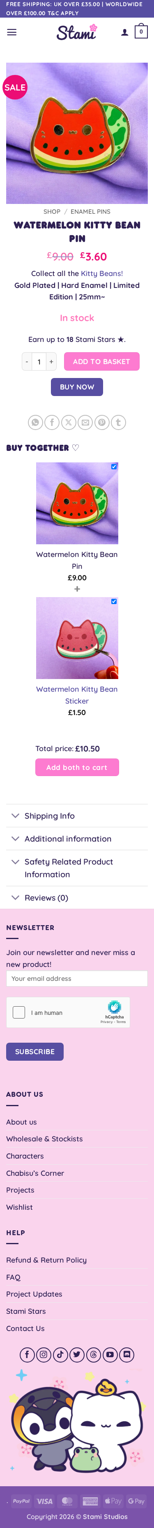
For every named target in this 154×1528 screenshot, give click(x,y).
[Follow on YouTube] (110, 1355)
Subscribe (35, 1051)
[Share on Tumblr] (118, 422)
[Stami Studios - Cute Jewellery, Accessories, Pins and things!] (77, 32)
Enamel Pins (90, 211)
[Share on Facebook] (52, 422)
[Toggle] (15, 816)
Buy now (77, 387)
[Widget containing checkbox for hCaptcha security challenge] (68, 1012)
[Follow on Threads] (93, 1355)
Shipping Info (50, 815)
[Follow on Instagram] (43, 1355)
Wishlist (19, 1206)
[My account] (125, 32)
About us (21, 1121)
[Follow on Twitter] (77, 1355)
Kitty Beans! (102, 273)
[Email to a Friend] (85, 422)
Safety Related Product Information (69, 868)
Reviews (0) (46, 897)
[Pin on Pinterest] (102, 422)
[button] (11, 32)
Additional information (68, 838)
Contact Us (25, 1328)
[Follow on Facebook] (27, 1355)
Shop (52, 211)
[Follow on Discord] (126, 1355)
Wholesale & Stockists (44, 1138)
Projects (20, 1189)
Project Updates (34, 1293)
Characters (25, 1155)
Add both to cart (76, 767)
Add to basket (102, 361)
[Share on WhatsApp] (35, 422)
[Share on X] (68, 422)
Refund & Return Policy (46, 1259)
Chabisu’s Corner (35, 1172)
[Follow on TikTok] (60, 1355)
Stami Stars (26, 1310)
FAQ (13, 1276)
